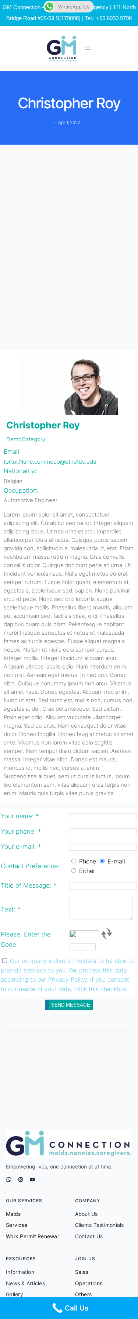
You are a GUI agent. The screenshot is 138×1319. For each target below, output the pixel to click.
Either (87, 870)
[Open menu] (87, 48)
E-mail (116, 861)
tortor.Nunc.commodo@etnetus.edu (50, 461)
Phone (87, 861)
